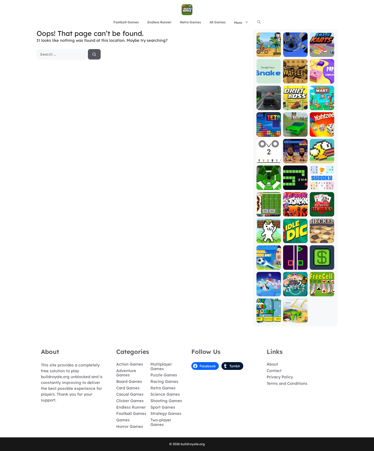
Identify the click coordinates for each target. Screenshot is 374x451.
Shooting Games (166, 400)
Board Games (129, 381)
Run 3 (295, 54)
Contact (274, 370)
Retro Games (190, 22)
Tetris (268, 134)
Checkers (321, 240)
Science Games (165, 394)
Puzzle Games (163, 374)
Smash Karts (321, 54)
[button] (259, 22)
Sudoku (322, 187)
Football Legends (269, 265)
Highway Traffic (268, 105)
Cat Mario (268, 240)
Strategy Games (165, 413)
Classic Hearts (321, 211)
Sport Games (162, 407)
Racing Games (164, 381)
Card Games (128, 387)
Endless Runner (159, 22)
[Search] (94, 54)
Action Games (129, 364)
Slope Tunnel (269, 187)
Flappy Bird (322, 160)
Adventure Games (126, 373)
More (238, 23)
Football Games (126, 22)
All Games (218, 22)
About (272, 364)
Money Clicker (322, 265)
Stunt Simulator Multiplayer (295, 130)
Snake (295, 187)
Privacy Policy (280, 376)
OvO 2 (269, 160)
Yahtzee (322, 134)
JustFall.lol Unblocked (269, 291)
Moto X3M (268, 54)
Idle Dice (295, 240)
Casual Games (129, 394)
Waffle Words (295, 78)
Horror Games (129, 426)
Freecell (322, 293)
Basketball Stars (295, 158)
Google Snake (269, 78)
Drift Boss (295, 107)
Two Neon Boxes (295, 265)
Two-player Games (160, 422)
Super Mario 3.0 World (268, 318)
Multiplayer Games (161, 366)
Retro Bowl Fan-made (268, 211)
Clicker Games (130, 400)
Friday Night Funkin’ (295, 211)
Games (123, 419)
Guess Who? (295, 293)
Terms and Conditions (287, 383)
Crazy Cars (295, 320)
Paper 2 (322, 80)
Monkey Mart (322, 107)
